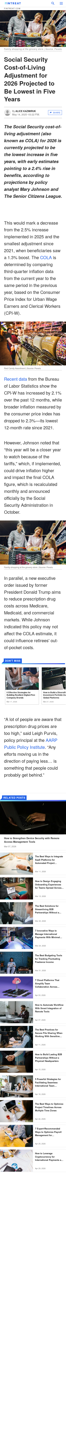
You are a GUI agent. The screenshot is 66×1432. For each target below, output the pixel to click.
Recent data (15, 379)
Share (56, 112)
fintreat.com (12, 8)
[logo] (13, 3)
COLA (46, 257)
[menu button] (61, 3)
